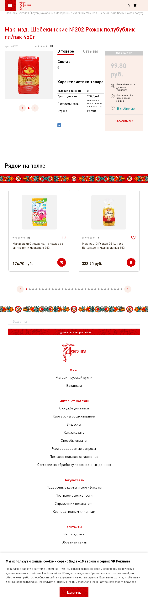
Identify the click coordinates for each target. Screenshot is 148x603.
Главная (10, 13)
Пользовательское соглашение (74, 456)
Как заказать (74, 432)
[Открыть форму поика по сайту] (129, 5)
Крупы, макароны (42, 13)
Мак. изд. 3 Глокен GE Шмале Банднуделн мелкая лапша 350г (104, 245)
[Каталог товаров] (10, 5)
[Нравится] (64, 237)
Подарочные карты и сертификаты (74, 487)
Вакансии (74, 385)
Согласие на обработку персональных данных (74, 464)
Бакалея (23, 13)
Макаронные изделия (70, 13)
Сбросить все (124, 121)
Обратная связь (74, 542)
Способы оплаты (74, 440)
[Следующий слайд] (35, 108)
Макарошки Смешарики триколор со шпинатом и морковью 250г (38, 245)
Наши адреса (74, 534)
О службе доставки (74, 408)
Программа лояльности (74, 495)
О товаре (65, 51)
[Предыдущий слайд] (22, 108)
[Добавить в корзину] (61, 262)
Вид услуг (74, 424)
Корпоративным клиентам (74, 511)
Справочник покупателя (74, 503)
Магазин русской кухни (74, 377)
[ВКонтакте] (59, 125)
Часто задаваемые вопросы (74, 448)
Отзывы (90, 51)
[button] (28, 108)
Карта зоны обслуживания (74, 416)
